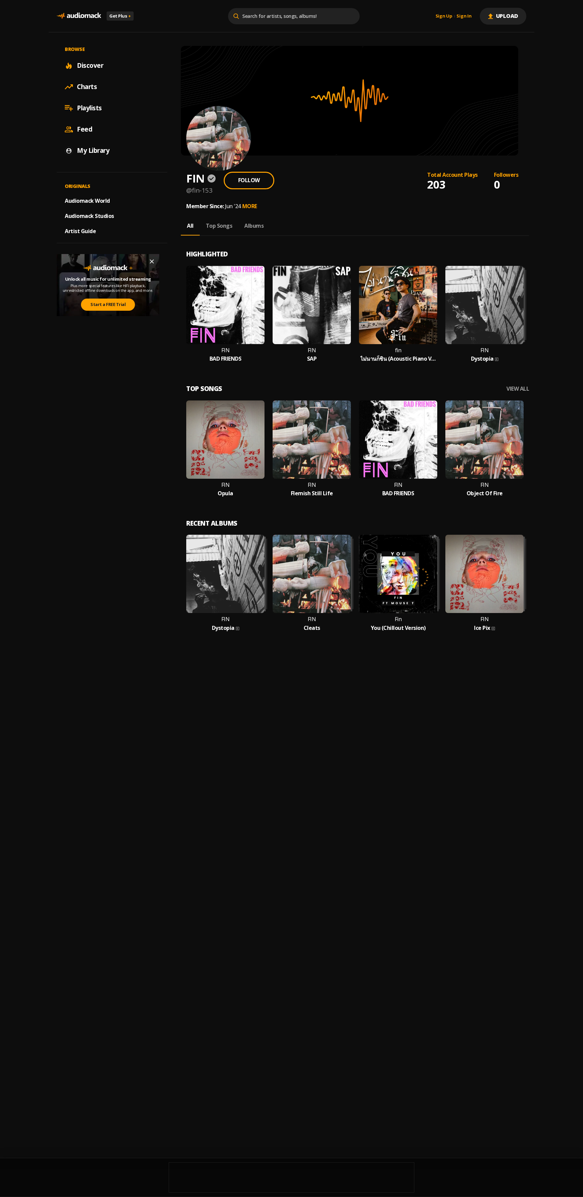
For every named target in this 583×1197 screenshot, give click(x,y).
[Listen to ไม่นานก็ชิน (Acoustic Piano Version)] (398, 305)
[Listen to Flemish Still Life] (312, 439)
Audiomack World (87, 200)
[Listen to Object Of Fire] (484, 439)
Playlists (89, 108)
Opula (225, 493)
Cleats (312, 628)
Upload (507, 16)
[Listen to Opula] (225, 439)
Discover (90, 65)
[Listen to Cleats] (312, 574)
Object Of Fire (485, 493)
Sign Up (444, 16)
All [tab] (190, 225)
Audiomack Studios (89, 216)
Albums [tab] (253, 225)
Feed (84, 129)
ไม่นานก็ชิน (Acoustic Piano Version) (398, 358)
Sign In (463, 16)
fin (398, 350)
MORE (249, 206)
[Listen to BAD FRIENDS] (225, 305)
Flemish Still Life (312, 493)
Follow (249, 180)
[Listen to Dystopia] (484, 305)
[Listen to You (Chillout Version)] (398, 574)
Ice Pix (482, 628)
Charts (87, 86)
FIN (225, 350)
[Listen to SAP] (312, 305)
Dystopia (482, 358)
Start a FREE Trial (108, 304)
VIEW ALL (517, 388)
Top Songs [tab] (219, 225)
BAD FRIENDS (226, 358)
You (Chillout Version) (398, 628)
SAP (312, 358)
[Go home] (79, 16)
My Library (93, 150)
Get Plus (120, 16)
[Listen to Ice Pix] (484, 574)
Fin (398, 619)
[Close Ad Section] (151, 261)
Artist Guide (80, 231)
